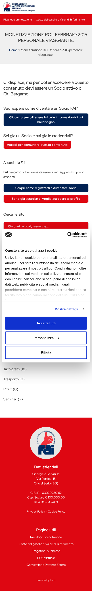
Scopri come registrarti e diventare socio (46, 188)
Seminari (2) (13, 399)
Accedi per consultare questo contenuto (37, 145)
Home (13, 50)
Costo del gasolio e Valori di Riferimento (60, 19)
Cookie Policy (56, 511)
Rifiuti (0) (10, 389)
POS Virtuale (46, 558)
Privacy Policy (36, 511)
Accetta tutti (46, 323)
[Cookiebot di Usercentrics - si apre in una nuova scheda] (67, 235)
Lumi (52, 580)
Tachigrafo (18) (15, 369)
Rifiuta (46, 352)
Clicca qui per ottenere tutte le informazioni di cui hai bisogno (46, 119)
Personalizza (43, 338)
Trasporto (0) (14, 379)
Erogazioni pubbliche (46, 551)
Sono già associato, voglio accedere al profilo (46, 199)
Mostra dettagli (66, 309)
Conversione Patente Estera (46, 565)
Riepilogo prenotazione (17, 19)
